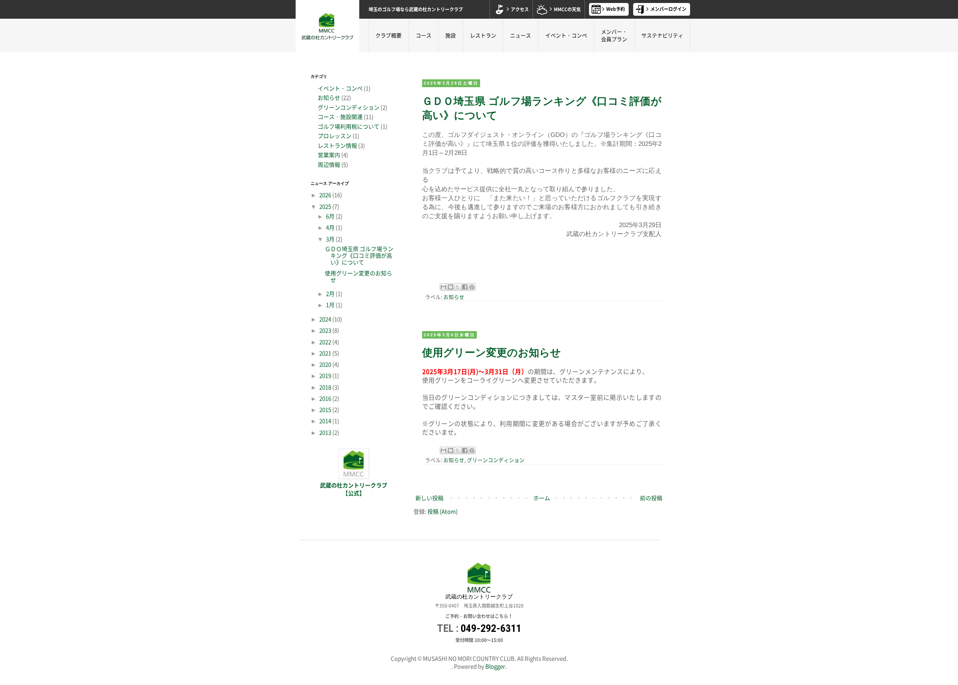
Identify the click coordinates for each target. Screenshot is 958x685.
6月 (331, 216)
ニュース (520, 35)
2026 (325, 195)
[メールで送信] (443, 287)
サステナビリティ (662, 35)
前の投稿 (651, 498)
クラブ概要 (388, 35)
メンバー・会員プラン (614, 35)
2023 (325, 330)
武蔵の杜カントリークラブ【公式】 (353, 489)
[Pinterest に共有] (472, 287)
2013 (325, 432)
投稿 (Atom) (442, 511)
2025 (325, 206)
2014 (325, 421)
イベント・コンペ (566, 35)
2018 (325, 387)
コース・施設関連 (340, 117)
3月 (331, 239)
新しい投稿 (429, 498)
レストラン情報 (337, 145)
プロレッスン (334, 136)
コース (423, 35)
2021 (325, 353)
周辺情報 (329, 164)
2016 (325, 398)
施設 (450, 35)
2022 (325, 342)
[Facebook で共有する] (465, 287)
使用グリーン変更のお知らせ (491, 352)
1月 (331, 305)
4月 (331, 227)
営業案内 (329, 155)
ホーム (541, 498)
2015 (325, 410)
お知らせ (453, 296)
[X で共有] (457, 287)
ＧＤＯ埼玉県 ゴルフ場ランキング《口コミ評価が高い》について (359, 255)
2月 (331, 294)
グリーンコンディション (496, 460)
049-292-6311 (491, 628)
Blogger (495, 666)
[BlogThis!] (450, 287)
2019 (325, 375)
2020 (325, 364)
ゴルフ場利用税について (348, 126)
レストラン (483, 35)
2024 (325, 319)
